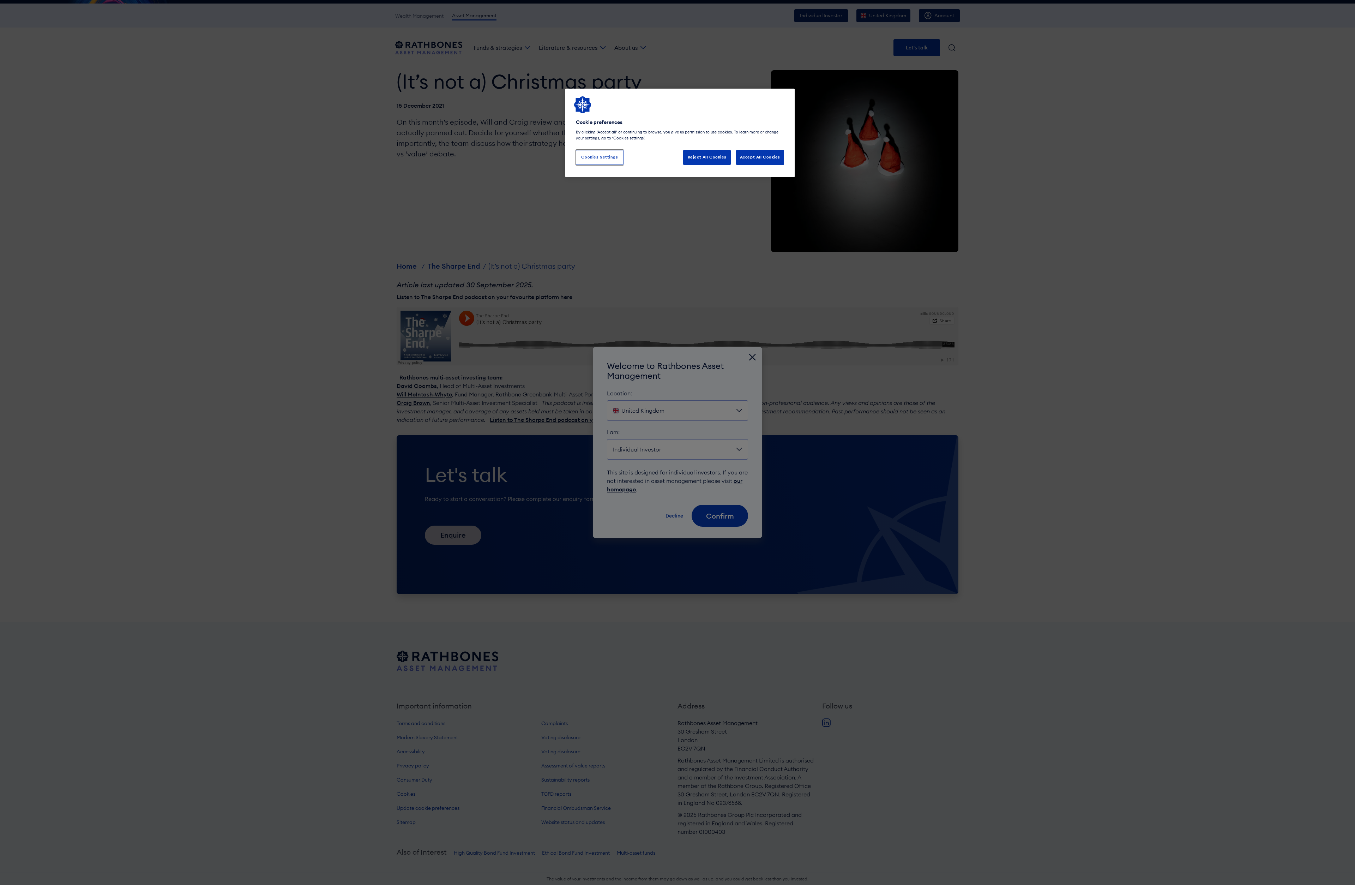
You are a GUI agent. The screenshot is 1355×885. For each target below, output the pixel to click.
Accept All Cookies (760, 157)
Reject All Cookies (707, 157)
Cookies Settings (599, 157)
